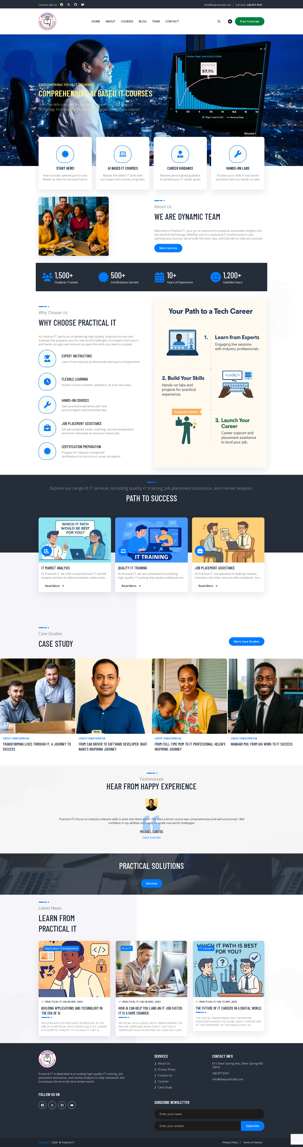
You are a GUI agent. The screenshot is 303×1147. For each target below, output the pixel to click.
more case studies (246, 641)
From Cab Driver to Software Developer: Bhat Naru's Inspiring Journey (113, 747)
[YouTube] (82, 4)
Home (96, 21)
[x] (68, 4)
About (110, 21)
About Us (164, 1063)
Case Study (165, 1087)
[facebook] (61, 4)
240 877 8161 (220, 1073)
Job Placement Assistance (215, 567)
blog (142, 21)
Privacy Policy (166, 1069)
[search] (220, 21)
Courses (127, 21)
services (151, 883)
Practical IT (53, 1001)
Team (156, 21)
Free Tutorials (249, 21)
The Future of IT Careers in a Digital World (228, 1008)
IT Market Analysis (55, 567)
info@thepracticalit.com (217, 4)
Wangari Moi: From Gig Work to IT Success (262, 744)
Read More (52, 586)
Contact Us (165, 1075)
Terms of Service (252, 1142)
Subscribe (252, 1126)
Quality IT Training (132, 567)
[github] (75, 4)
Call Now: (248, 4)
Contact (172, 21)
